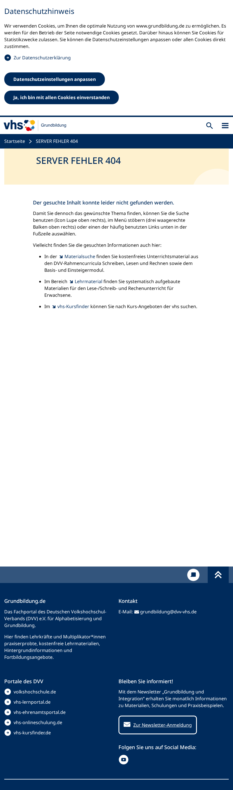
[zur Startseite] (35, 125)
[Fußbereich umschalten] (218, 575)
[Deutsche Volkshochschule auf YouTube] (124, 760)
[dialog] (116, 58)
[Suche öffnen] (209, 125)
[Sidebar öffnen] (225, 125)
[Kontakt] (193, 575)
